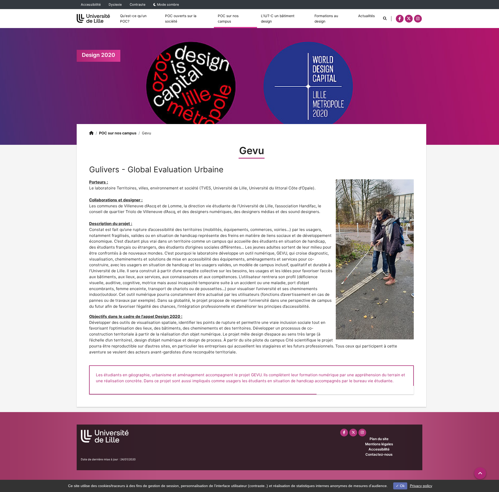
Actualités (366, 16)
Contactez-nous (378, 454)
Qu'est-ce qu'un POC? (133, 18)
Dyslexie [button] (115, 4)
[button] (480, 473)
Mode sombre (167, 4)
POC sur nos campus (228, 18)
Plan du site (379, 439)
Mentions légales (379, 444)
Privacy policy (421, 486)
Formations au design (326, 18)
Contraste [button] (137, 4)
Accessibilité (91, 4)
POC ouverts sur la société (180, 18)
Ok (402, 486)
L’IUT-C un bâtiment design (277, 18)
